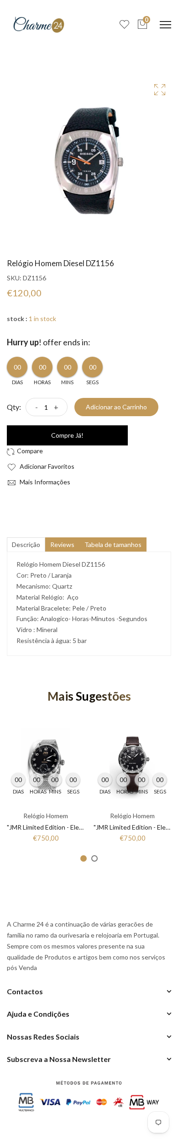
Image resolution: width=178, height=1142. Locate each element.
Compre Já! (67, 435)
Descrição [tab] (26, 544)
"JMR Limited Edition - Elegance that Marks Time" (77, 827)
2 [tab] (94, 858)
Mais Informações (44, 482)
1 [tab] (83, 858)
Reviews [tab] (62, 544)
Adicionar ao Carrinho (116, 407)
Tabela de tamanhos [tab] (112, 544)
